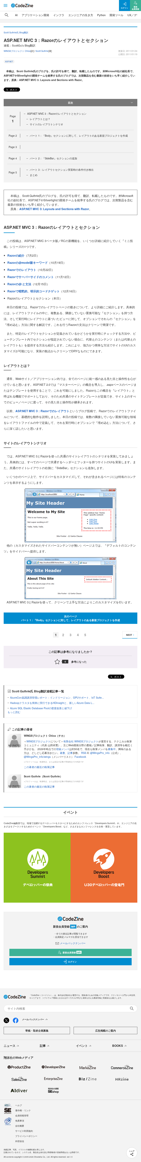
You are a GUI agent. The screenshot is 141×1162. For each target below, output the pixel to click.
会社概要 (19, 1125)
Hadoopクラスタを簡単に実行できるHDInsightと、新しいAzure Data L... (52, 703)
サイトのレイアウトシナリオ (46, 124)
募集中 (112, 749)
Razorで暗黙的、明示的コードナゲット (33, 291)
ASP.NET (9, 61)
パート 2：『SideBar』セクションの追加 (53, 158)
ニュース (9, 1045)
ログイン (72, 961)
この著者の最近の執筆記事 (39, 767)
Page (13, 135)
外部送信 (19, 1141)
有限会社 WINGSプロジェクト (80, 741)
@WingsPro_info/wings (37, 756)
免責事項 (19, 1120)
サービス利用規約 (24, 1130)
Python (101, 15)
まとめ (33, 175)
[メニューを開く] (5, 5)
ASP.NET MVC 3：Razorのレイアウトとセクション (56, 113)
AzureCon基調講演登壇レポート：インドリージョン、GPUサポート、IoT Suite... (57, 697)
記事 (70, 753)
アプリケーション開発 (35, 15)
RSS (84, 753)
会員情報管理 (21, 1115)
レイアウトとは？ (40, 119)
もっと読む (14, 712)
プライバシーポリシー (26, 1135)
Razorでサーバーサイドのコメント (30, 277)
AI (16, 15)
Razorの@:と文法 (19, 284)
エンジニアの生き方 (80, 15)
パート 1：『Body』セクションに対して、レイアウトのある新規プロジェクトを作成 (79, 135)
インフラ (58, 15)
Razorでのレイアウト (21, 270)
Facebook (80, 756)
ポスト (13, 89)
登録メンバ (62, 749)
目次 (70, 102)
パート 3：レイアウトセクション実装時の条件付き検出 (62, 169)
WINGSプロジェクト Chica (17, 50)
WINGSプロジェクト (38, 741)
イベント (82, 1045)
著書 (62, 753)
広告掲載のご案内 (105, 1030)
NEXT (129, 634)
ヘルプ (18, 1105)
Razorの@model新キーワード (27, 262)
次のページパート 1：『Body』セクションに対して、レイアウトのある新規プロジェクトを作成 (70, 618)
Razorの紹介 (15, 255)
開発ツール (116, 15)
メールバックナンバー (73, 943)
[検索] (7, 15)
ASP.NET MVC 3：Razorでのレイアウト (42, 411)
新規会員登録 (72, 952)
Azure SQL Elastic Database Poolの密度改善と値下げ (41, 708)
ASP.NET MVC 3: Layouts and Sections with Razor (54, 209)
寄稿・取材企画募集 (36, 1030)
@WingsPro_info (100, 753)
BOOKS (117, 1045)
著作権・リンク (23, 1110)
